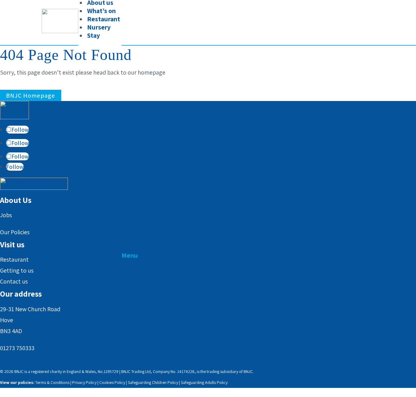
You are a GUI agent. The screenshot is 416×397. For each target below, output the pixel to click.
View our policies (16, 382)
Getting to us (16, 270)
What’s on (101, 10)
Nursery (99, 27)
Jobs (6, 215)
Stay (93, 35)
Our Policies (15, 232)
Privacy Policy (84, 382)
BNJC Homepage (30, 95)
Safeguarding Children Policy (153, 382)
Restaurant (103, 19)
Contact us (14, 281)
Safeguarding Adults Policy (204, 382)
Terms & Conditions (52, 382)
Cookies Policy (112, 382)
